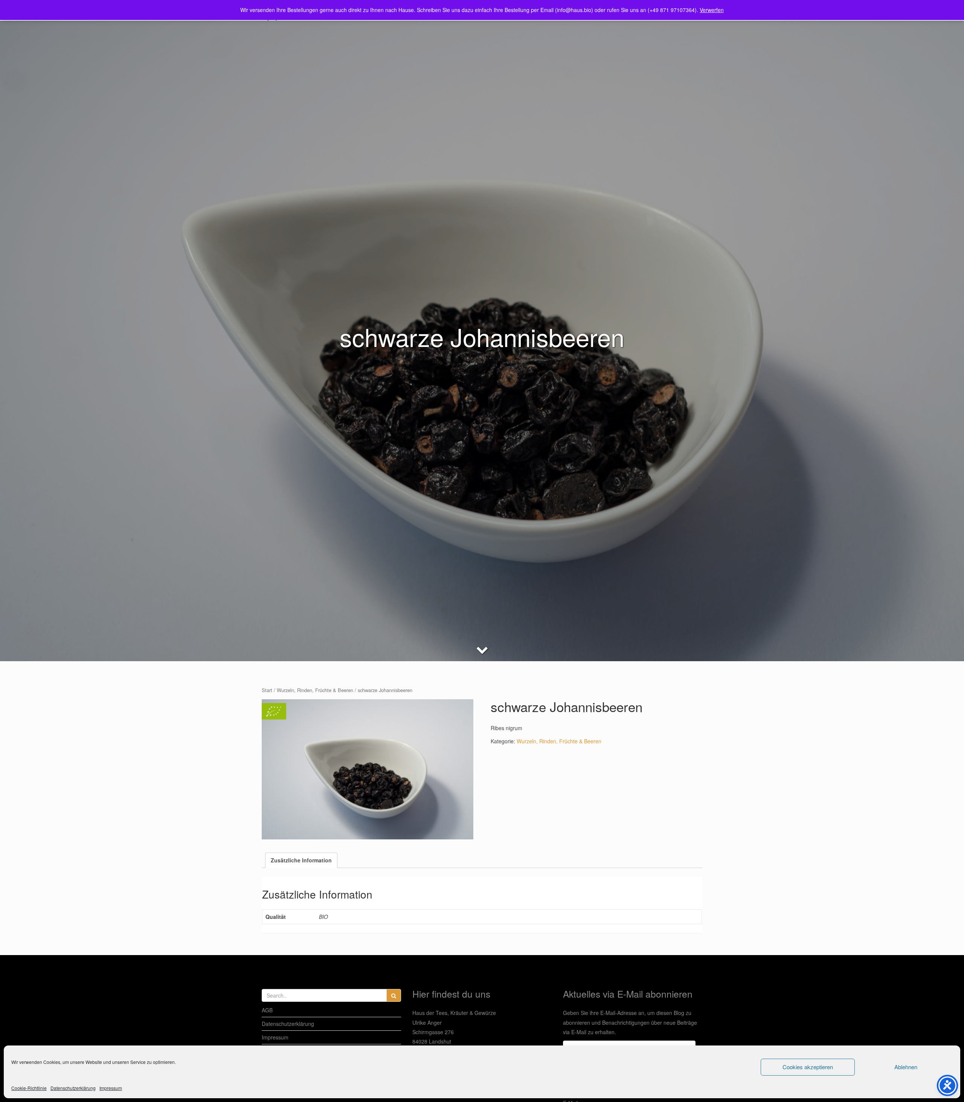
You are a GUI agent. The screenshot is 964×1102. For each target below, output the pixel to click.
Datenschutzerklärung (73, 1088)
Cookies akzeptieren (807, 1067)
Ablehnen (905, 1067)
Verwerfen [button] (712, 10)
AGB (267, 1010)
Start (267, 690)
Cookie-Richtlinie (29, 1088)
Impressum (110, 1088)
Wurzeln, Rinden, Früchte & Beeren (315, 690)
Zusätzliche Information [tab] (301, 860)
